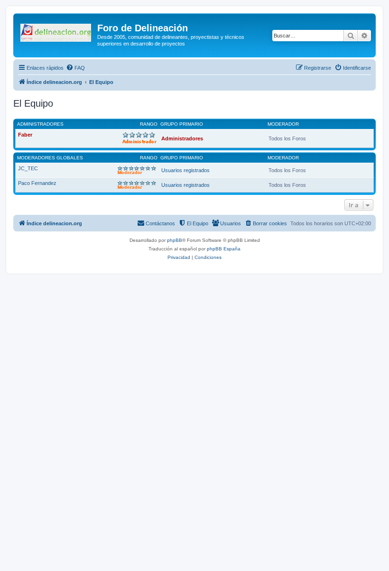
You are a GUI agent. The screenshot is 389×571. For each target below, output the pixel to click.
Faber (25, 135)
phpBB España (224, 248)
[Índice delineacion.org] (56, 31)
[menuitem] (75, 68)
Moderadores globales (50, 157)
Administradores (40, 124)
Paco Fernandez (37, 183)
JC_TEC (28, 168)
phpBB (174, 240)
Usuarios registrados (185, 170)
